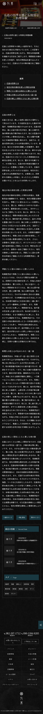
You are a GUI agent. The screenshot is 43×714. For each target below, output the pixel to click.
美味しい (18, 584)
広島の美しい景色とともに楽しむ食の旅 (23, 98)
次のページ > (35, 517)
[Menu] (39, 3)
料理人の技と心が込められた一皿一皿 (22, 94)
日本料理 (26, 584)
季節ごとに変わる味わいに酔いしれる (22, 91)
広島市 (7, 584)
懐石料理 (7, 589)
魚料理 (21, 589)
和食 (12, 584)
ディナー (13, 593)
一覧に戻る (21, 517)
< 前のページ (8, 517)
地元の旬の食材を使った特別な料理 (21, 87)
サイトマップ (32, 684)
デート (32, 589)
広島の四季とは (13, 83)
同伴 (26, 589)
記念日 (7, 593)
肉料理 (14, 589)
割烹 (32, 584)
